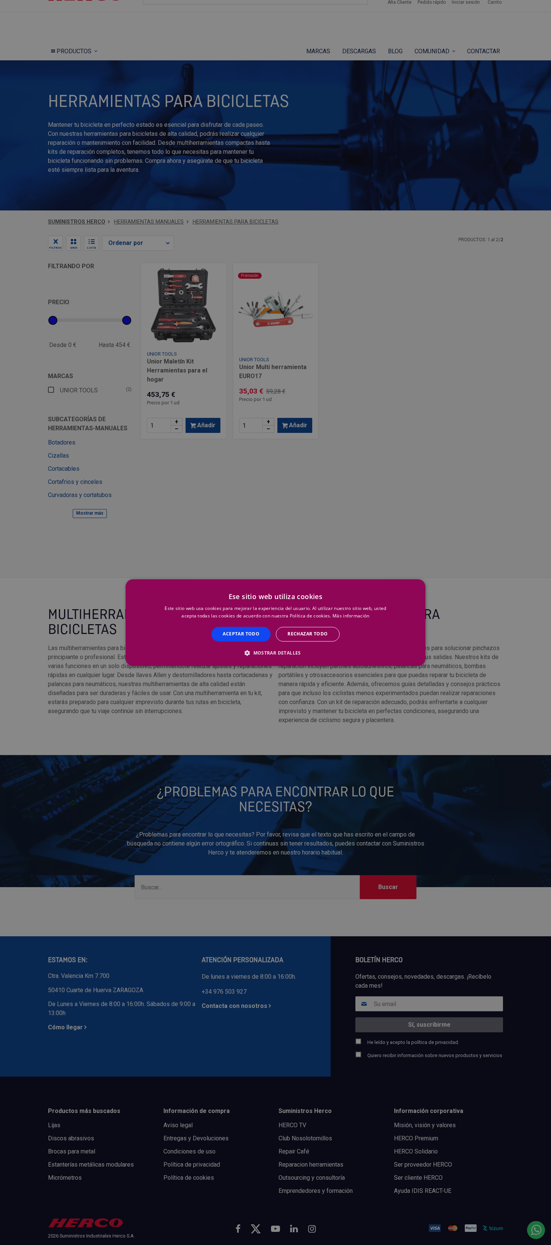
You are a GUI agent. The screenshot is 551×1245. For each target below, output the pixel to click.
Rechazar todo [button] (307, 634)
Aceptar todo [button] (241, 634)
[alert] (275, 622)
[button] (275, 652)
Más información (351, 616)
